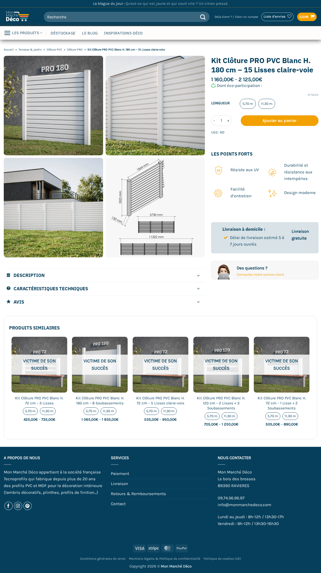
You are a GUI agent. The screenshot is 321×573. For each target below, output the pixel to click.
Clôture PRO (75, 49)
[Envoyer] (203, 16)
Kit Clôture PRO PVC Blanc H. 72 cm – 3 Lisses (39, 400)
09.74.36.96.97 (231, 498)
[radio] (248, 104)
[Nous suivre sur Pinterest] (27, 506)
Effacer (313, 95)
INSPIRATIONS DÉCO (123, 33)
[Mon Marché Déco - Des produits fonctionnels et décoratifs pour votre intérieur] (20, 17)
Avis (19, 302)
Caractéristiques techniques (51, 288)
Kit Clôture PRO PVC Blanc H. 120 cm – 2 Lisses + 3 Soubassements (221, 403)
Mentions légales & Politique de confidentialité (164, 558)
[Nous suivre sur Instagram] (18, 506)
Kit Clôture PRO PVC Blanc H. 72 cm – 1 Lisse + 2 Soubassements (282, 403)
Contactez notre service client (260, 274)
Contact (118, 503)
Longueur (220, 103)
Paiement (120, 473)
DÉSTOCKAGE (63, 33)
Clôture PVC (54, 49)
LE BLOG (90, 33)
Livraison (119, 483)
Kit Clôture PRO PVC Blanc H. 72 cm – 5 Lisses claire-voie (160, 400)
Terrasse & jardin (30, 49)
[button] (236, 17)
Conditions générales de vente (103, 558)
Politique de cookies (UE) (222, 558)
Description (29, 275)
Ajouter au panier (280, 120)
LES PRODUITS (25, 32)
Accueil (9, 49)
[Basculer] (198, 276)
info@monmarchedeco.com (244, 504)
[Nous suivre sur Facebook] (8, 506)
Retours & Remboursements (138, 493)
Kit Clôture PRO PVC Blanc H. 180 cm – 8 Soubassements (100, 400)
